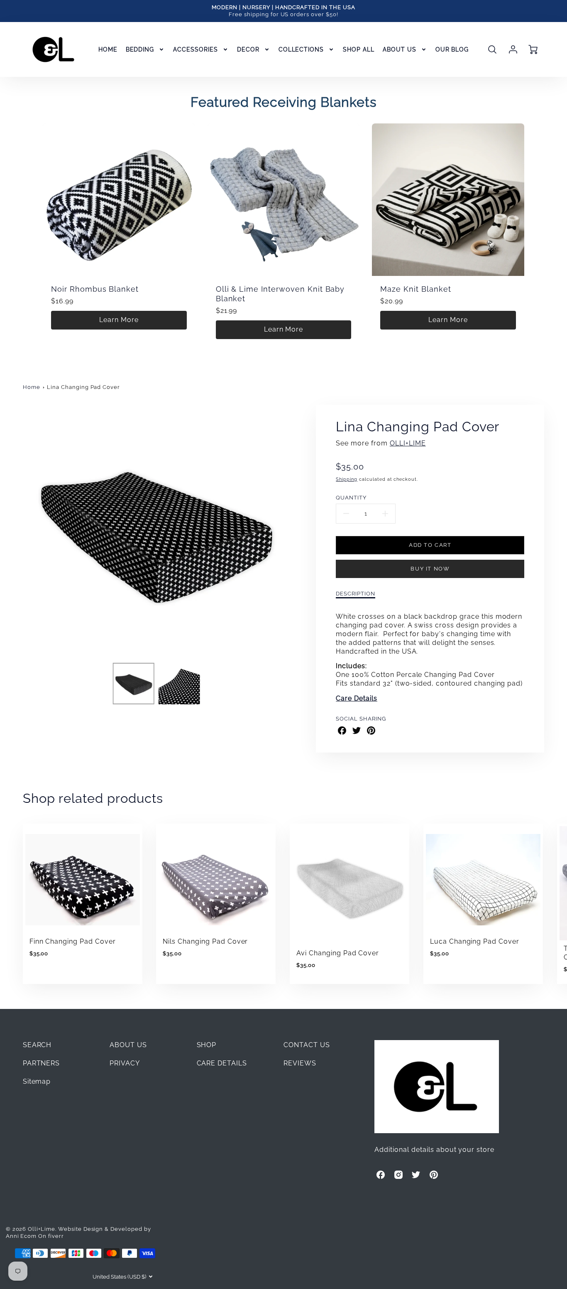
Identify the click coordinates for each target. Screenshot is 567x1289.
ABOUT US (399, 49)
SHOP (207, 1045)
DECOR (248, 49)
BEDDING (140, 49)
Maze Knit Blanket (415, 289)
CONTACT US (307, 1045)
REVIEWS (300, 1063)
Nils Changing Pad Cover (205, 941)
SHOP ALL (358, 49)
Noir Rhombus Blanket (95, 289)
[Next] (294, 530)
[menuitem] (108, 49)
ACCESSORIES (195, 49)
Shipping (346, 479)
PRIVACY (125, 1063)
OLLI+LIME (408, 443)
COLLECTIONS (301, 49)
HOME (107, 49)
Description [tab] (355, 593)
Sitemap (37, 1081)
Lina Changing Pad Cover (83, 387)
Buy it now (430, 569)
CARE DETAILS (222, 1063)
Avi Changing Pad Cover (337, 953)
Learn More (119, 320)
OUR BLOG (452, 49)
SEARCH (37, 1045)
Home (31, 387)
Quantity (351, 497)
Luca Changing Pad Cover (474, 941)
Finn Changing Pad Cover (72, 941)
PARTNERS (41, 1063)
